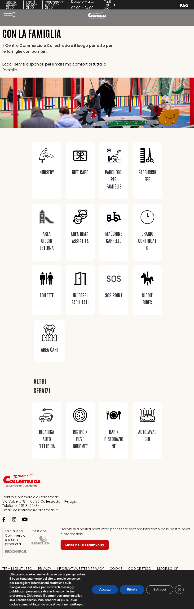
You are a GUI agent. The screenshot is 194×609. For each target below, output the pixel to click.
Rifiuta (132, 589)
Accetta (105, 589)
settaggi (76, 604)
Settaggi (159, 589)
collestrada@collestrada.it (35, 510)
